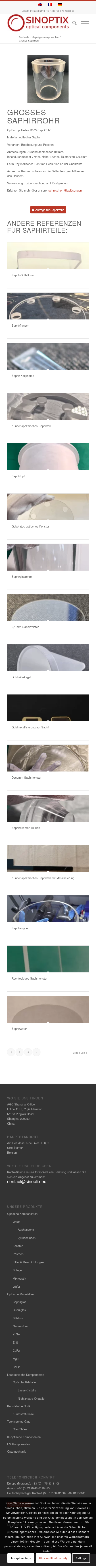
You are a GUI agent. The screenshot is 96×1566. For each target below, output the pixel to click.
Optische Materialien (20, 1294)
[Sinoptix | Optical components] (39, 23)
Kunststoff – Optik (19, 1406)
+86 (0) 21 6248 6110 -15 (35, 11)
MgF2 (16, 1359)
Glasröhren (20, 1429)
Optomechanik (16, 1451)
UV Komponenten (18, 1444)
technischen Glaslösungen (65, 190)
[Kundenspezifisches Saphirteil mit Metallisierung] (48, 858)
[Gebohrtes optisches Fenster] (48, 507)
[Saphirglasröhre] (48, 557)
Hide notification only (53, 1558)
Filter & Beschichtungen (28, 1262)
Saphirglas (19, 1302)
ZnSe (16, 1334)
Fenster (18, 1246)
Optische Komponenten (22, 1214)
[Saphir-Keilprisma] (48, 356)
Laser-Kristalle (27, 1390)
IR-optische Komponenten (24, 1437)
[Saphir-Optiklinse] (48, 255)
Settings (81, 1558)
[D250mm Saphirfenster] (48, 758)
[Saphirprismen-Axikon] (48, 808)
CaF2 (16, 1350)
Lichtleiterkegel (21, 677)
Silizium (18, 1318)
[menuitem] (72, 24)
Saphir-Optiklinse (22, 275)
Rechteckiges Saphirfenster (29, 978)
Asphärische (26, 1229)
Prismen (18, 1254)
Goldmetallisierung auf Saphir (31, 727)
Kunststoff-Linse (23, 1414)
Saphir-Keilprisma (23, 375)
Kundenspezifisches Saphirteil (31, 426)
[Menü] (83, 24)
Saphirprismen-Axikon (26, 828)
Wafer (16, 1286)
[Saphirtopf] (48, 456)
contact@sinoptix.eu (26, 1181)
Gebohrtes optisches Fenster (30, 526)
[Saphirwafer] (48, 1009)
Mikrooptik (19, 1278)
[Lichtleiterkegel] (48, 657)
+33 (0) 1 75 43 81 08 (62, 11)
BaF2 (16, 1367)
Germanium (20, 1326)
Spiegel (17, 1270)
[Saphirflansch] (48, 306)
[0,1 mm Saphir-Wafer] (48, 607)
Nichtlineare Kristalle (31, 1398)
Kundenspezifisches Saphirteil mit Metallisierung (43, 878)
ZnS (15, 1342)
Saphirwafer (19, 1028)
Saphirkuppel (20, 928)
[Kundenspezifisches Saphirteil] (48, 406)
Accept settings (21, 1558)
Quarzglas (19, 1310)
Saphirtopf (18, 476)
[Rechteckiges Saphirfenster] (48, 959)
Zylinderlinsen (26, 1238)
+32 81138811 (76, 1493)
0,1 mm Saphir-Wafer (25, 627)
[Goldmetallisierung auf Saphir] (48, 707)
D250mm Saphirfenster (26, 777)
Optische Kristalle (24, 1382)
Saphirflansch (20, 325)
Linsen (17, 1221)
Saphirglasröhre (22, 576)
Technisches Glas (18, 1421)
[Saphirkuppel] (48, 908)
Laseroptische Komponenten (25, 1374)
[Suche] (72, 24)
